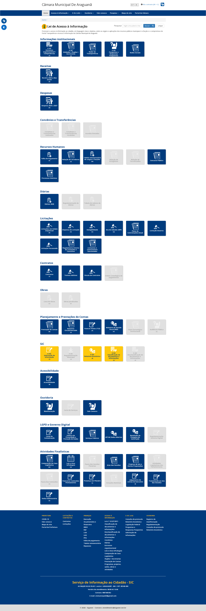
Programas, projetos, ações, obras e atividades (113, 567)
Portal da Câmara (141, 13)
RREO (86, 527)
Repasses (87, 546)
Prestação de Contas (113, 561)
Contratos (67, 521)
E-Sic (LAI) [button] (76, 13)
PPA (85, 538)
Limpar (160, 26)
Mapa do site (127, 13)
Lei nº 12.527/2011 (111, 521)
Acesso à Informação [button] (59, 13)
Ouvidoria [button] (88, 13)
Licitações (67, 524)
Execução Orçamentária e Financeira (90, 522)
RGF (85, 530)
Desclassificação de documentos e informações (112, 534)
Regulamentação (153, 524)
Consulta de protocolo (134, 519)
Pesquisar (118, 26)
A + (132, 5)
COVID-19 (45, 519)
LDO (85, 535)
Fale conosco (102, 13)
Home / (44, 20)
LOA (85, 533)
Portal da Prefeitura (49, 527)
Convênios (109, 540)
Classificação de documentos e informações (111, 526)
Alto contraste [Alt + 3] (151, 4)
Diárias (107, 543)
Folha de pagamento (92, 541)
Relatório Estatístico (134, 522)
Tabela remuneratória (92, 543)
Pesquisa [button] (113, 13)
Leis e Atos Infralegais (113, 551)
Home (46, 13)
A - (137, 5)
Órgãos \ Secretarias (113, 559)
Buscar (148, 26)
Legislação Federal (133, 524)
